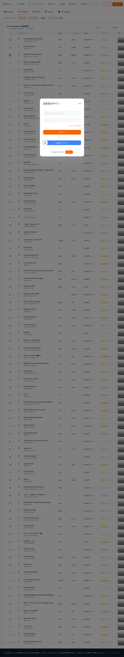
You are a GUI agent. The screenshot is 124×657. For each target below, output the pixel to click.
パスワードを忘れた (75, 126)
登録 (79, 103)
